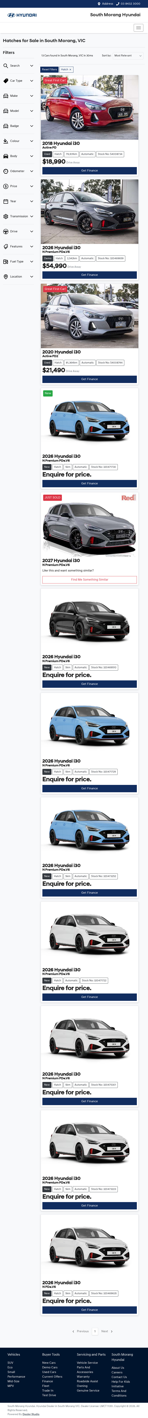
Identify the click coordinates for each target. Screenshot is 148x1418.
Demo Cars (49, 1367)
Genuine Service (88, 1390)
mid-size (13, 1381)
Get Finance (89, 170)
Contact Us (119, 1377)
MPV (11, 1386)
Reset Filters (49, 69)
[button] (138, 28)
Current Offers (52, 1376)
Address (107, 3)
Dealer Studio (31, 1414)
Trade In (47, 1390)
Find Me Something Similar (89, 579)
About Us (118, 1368)
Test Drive (49, 1395)
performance (16, 1376)
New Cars (49, 1363)
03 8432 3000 (130, 3)
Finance (47, 1381)
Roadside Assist (87, 1381)
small (11, 1372)
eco (10, 1367)
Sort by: (106, 55)
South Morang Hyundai (115, 15)
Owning (82, 1386)
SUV (10, 1363)
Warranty (83, 1376)
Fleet (45, 1386)
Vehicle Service (87, 1363)
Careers (117, 1372)
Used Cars (49, 1372)
